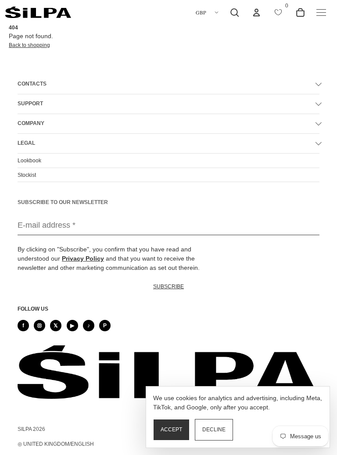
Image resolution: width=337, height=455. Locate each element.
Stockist (27, 175)
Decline (214, 429)
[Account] (256, 12)
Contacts (32, 84)
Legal (26, 143)
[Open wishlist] (278, 12)
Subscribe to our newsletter (63, 202)
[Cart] (300, 12)
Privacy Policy (83, 258)
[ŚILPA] (38, 12)
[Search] (234, 12)
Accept (171, 429)
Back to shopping (29, 45)
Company (31, 123)
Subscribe (168, 286)
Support (30, 103)
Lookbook (29, 161)
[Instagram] (39, 325)
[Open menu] (321, 12)
